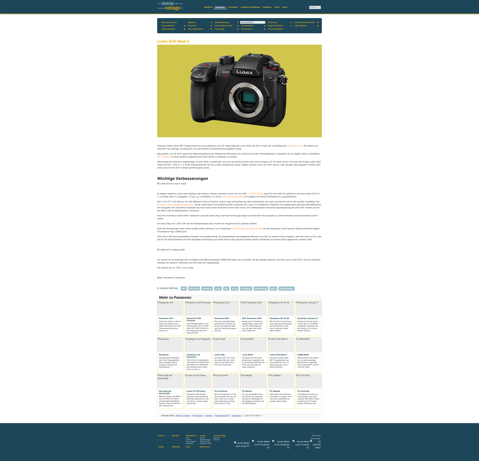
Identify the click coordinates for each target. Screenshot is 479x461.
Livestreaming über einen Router (247, 228)
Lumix (218, 288)
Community (232, 7)
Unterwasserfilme (275, 29)
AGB (187, 438)
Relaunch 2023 (205, 442)
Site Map (175, 436)
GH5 (226, 288)
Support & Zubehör (275, 25)
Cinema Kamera (286, 288)
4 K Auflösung (261, 288)
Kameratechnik (247, 22)
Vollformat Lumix (295, 145)
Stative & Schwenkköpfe (304, 22)
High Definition (301, 25)
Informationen (191, 436)
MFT (184, 288)
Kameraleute (246, 29)
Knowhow (192, 25)
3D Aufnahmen (247, 25)
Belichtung (272, 22)
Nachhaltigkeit (191, 442)
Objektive (192, 22)
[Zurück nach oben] (476, 458)
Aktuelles (208, 7)
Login (284, 7)
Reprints (216, 440)
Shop (277, 7)
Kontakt (188, 440)
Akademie (267, 7)
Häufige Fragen (205, 440)
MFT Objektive (164, 156)
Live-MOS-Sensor (255, 193)
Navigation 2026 (205, 443)
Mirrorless (194, 288)
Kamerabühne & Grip (223, 25)
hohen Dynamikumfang (232, 196)
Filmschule (219, 7)
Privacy (161, 436)
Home (188, 447)
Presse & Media (220, 436)
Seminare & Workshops (250, 7)
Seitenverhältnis (168, 29)
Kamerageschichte (195, 29)
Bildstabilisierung (222, 22)
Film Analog (219, 29)
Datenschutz (205, 447)
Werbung (217, 438)
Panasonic (206, 288)
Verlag (160, 447)
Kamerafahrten (168, 25)
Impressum (189, 443)
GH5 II (273, 288)
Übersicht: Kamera (169, 22)
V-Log (234, 288)
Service (203, 436)
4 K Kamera (246, 288)
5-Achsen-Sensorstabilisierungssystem (175, 204)
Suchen (202, 438)
